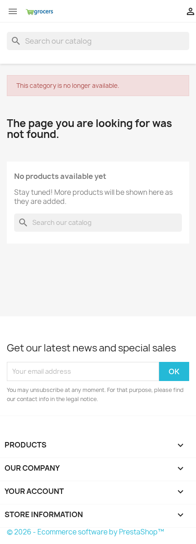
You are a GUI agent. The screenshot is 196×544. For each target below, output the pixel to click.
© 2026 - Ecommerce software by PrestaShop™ (85, 532)
